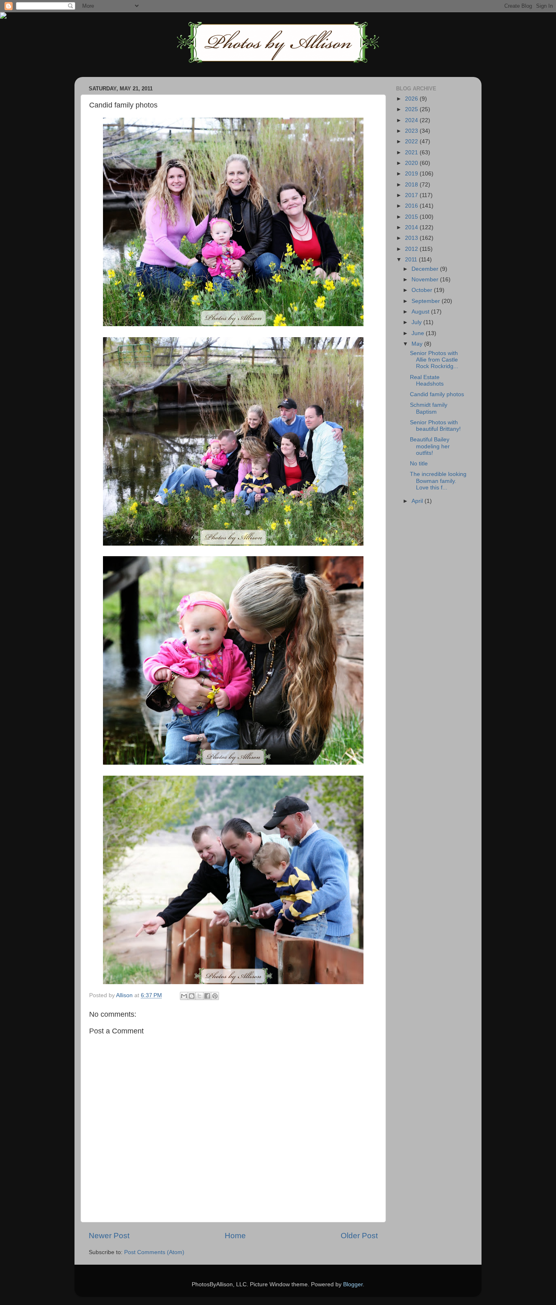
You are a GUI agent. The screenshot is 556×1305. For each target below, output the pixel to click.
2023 (412, 131)
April (418, 501)
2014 (412, 227)
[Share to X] (199, 996)
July (417, 322)
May (418, 344)
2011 (412, 260)
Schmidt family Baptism (428, 408)
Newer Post (109, 1235)
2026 (412, 99)
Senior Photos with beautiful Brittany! (435, 425)
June (419, 333)
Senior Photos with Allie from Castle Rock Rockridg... (434, 359)
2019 (412, 174)
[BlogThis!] (192, 996)
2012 (412, 249)
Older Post (359, 1235)
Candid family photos (437, 394)
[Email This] (184, 996)
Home (235, 1235)
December (426, 269)
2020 (412, 163)
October (423, 290)
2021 (412, 152)
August (421, 312)
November (426, 279)
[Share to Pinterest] (215, 996)
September (427, 301)
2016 (412, 206)
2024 (412, 120)
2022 (412, 141)
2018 (412, 185)
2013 (412, 238)
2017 (412, 195)
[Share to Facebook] (207, 996)
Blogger (353, 1284)
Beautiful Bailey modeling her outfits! (430, 446)
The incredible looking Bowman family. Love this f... (438, 480)
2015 (412, 217)
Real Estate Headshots (427, 380)
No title (419, 464)
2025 (412, 109)
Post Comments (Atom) (154, 1252)
